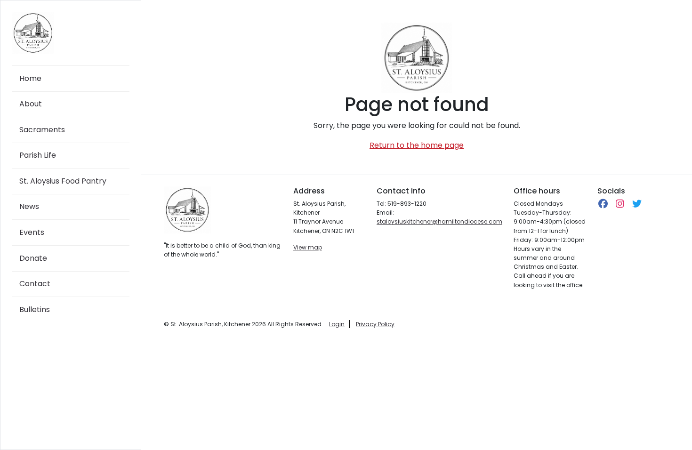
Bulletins (34, 309)
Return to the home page (417, 145)
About (30, 103)
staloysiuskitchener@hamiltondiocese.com (439, 221)
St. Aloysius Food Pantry (62, 181)
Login (337, 324)
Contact (34, 283)
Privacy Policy (375, 324)
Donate (33, 258)
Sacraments (42, 129)
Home (30, 78)
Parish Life (37, 155)
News (29, 206)
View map (307, 247)
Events (31, 232)
